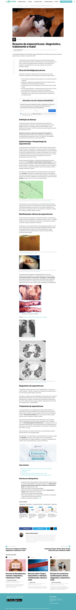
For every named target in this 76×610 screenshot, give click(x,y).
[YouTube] (66, 608)
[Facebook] (60, 608)
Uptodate (48, 200)
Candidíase (24, 471)
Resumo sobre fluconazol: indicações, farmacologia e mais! (36, 475)
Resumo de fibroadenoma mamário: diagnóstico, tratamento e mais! (16, 576)
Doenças (26, 5)
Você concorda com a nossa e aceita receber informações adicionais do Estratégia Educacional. (39, 114)
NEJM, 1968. (33, 337)
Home (13, 5)
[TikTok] (69, 608)
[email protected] (55, 603)
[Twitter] (62, 608)
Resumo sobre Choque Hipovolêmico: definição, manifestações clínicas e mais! (37, 577)
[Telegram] (67, 608)
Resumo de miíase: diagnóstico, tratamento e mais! (34, 473)
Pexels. (40, 498)
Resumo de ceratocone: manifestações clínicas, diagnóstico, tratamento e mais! (60, 577)
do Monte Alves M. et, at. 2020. (40, 382)
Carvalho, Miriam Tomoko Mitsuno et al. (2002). (35, 317)
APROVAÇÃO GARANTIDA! (66, 1)
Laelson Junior (32, 582)
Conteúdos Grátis (20, 5)
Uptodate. (39, 271)
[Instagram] (64, 608)
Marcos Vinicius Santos (18, 49)
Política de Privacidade (37, 113)
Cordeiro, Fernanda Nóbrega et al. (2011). (30, 253)
